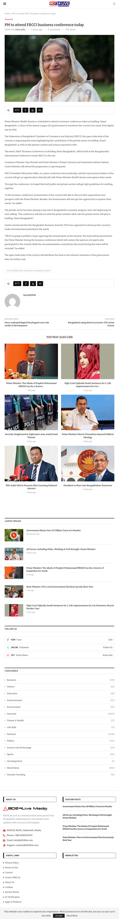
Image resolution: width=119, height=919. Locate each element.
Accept (58, 915)
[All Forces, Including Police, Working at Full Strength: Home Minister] (14, 554)
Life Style (60, 727)
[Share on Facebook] (25, 110)
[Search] (114, 4)
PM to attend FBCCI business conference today (29, 271)
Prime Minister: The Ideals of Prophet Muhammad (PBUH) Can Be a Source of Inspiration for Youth (65, 569)
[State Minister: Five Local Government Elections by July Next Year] (14, 591)
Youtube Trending (60, 774)
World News (60, 768)
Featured (60, 714)
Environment (60, 707)
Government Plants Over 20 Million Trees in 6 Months (53, 530)
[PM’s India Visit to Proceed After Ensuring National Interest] (31, 463)
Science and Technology (60, 747)
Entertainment (60, 700)
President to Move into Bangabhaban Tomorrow (88, 485)
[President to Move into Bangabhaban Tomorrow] (87, 463)
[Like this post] (18, 110)
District (60, 686)
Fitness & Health (60, 720)
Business (60, 680)
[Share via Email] (40, 110)
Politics (60, 741)
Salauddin (20, 29)
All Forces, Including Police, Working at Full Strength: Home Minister (60, 549)
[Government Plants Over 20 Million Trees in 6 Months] (14, 535)
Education (60, 693)
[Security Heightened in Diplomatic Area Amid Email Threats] (31, 412)
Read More (72, 916)
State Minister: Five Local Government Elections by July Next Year (59, 586)
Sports (60, 754)
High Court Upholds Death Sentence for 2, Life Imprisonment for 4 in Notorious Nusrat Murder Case (70, 607)
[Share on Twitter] (32, 110)
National (60, 734)
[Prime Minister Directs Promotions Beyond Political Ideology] (87, 412)
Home (7, 13)
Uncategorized (60, 761)
